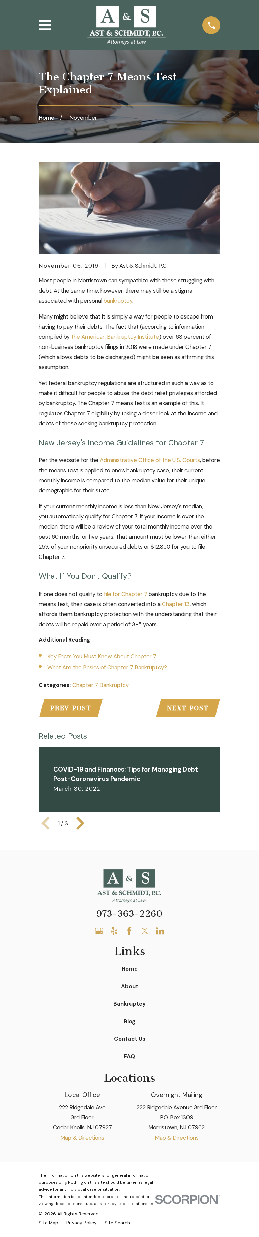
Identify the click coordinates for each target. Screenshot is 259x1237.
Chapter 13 (176, 604)
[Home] (126, 25)
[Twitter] (145, 931)
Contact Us (129, 1039)
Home (130, 968)
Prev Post (70, 708)
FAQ (129, 1056)
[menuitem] (48, 1222)
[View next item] (80, 823)
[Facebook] (129, 931)
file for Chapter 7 (125, 594)
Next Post (187, 708)
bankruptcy (118, 300)
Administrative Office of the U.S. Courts (150, 460)
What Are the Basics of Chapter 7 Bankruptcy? (107, 667)
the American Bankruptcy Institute (115, 336)
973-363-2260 (129, 913)
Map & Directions (82, 1137)
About (129, 986)
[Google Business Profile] (99, 931)
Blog (129, 1021)
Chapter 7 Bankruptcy (100, 685)
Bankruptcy (129, 1003)
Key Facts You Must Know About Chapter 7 (101, 656)
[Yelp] (114, 931)
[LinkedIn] (160, 931)
